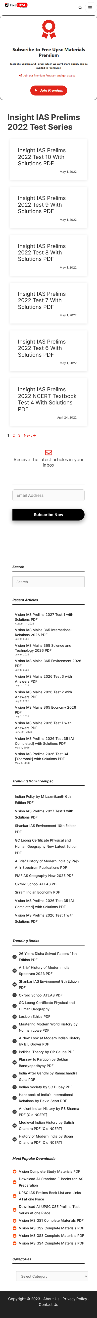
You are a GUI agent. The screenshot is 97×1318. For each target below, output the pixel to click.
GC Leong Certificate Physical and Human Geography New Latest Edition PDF (46, 846)
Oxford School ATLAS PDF (36, 884)
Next (30, 435)
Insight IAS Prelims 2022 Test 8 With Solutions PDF (42, 252)
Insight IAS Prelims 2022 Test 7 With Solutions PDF (42, 300)
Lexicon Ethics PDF (34, 1016)
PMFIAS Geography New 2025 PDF (44, 875)
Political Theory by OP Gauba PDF (46, 1052)
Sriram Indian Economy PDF (37, 892)
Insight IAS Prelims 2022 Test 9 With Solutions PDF (42, 204)
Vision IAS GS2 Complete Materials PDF (51, 1228)
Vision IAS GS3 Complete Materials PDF (51, 1235)
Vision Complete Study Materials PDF (49, 1171)
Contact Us (48, 1304)
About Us (51, 1298)
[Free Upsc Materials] (16, 5)
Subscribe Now (48, 514)
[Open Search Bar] (80, 7)
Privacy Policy (74, 1298)
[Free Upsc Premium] (48, 58)
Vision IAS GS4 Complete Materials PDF (51, 1243)
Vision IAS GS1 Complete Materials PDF (51, 1220)
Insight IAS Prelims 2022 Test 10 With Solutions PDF (42, 157)
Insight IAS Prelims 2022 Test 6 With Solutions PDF (42, 348)
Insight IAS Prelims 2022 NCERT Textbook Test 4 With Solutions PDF (47, 399)
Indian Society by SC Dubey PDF (45, 1087)
